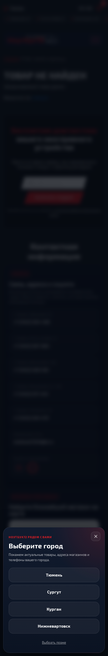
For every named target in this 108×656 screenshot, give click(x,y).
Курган (54, 608)
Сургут (54, 591)
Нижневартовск (54, 625)
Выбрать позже (54, 642)
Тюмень (54, 574)
